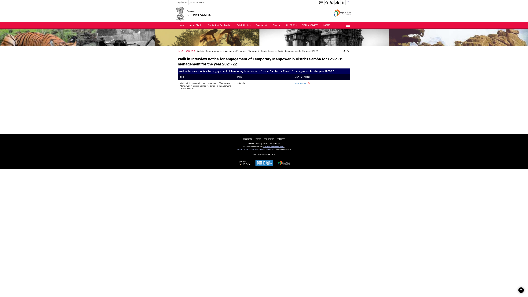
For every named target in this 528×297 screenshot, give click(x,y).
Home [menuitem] (181, 25)
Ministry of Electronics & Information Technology (255, 149)
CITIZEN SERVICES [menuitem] (310, 25)
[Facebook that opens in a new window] (344, 51)
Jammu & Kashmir (196, 2)
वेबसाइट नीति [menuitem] (247, 139)
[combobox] (349, 2)
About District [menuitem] (196, 25)
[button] (348, 25)
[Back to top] (521, 290)
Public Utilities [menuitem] (244, 25)
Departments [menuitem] (262, 25)
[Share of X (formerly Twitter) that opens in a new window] (348, 51)
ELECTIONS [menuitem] (291, 25)
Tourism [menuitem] (277, 25)
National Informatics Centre (273, 146)
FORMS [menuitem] (326, 25)
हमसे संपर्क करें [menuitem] (269, 139)
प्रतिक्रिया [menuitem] (281, 139)
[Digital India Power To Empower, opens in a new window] (284, 163)
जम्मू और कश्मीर (182, 2)
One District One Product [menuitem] (220, 25)
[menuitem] (321, 2)
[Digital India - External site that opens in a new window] (339, 18)
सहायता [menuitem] (258, 139)
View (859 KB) (301, 83)
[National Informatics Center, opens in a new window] (264, 163)
